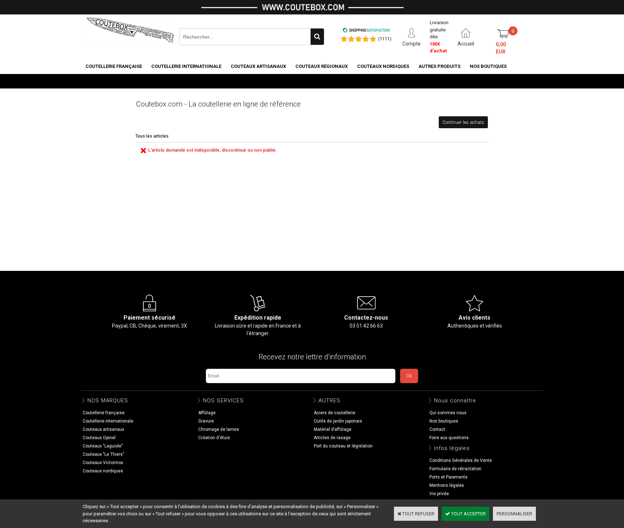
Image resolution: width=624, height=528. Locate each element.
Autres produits (439, 66)
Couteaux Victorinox (103, 462)
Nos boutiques (488, 66)
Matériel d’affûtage (332, 429)
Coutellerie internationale (186, 66)
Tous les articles (152, 136)
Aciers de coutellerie (334, 412)
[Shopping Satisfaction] (366, 31)
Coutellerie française (114, 66)
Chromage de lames (218, 429)
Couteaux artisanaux (258, 66)
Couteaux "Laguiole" (103, 446)
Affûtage (207, 412)
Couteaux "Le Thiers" (103, 454)
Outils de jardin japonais (338, 421)
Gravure (206, 421)
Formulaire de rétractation (455, 468)
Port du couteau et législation (343, 446)
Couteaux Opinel (99, 437)
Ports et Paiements (448, 477)
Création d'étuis (214, 437)
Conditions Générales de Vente (460, 460)
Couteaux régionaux (321, 66)
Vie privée (439, 493)
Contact (437, 429)
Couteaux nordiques (383, 66)
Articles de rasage (332, 437)
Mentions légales (446, 485)
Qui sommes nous (448, 412)
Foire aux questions (449, 437)
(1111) (384, 39)
